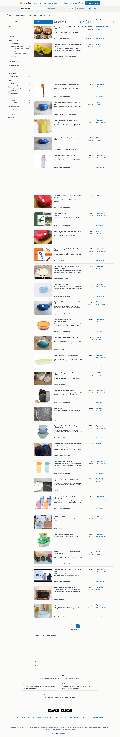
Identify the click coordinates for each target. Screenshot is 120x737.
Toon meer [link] (13, 56)
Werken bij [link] (46, 722)
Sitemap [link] (87, 722)
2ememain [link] (79, 722)
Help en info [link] (36, 3)
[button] (74, 3)
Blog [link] (18, 717)
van (9, 29)
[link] (26, 3)
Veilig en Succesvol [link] (42, 717)
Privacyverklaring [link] (75, 717)
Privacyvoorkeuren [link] (97, 717)
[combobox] (33, 8)
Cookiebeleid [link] (86, 717)
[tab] (82, 22)
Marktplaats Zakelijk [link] (28, 717)
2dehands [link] (71, 722)
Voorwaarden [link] (43, 3)
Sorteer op (98, 19)
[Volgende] (82, 626)
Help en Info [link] (53, 717)
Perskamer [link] (54, 722)
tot (20, 29)
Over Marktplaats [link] (35, 722)
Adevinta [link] (62, 722)
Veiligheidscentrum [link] (53, 3)
